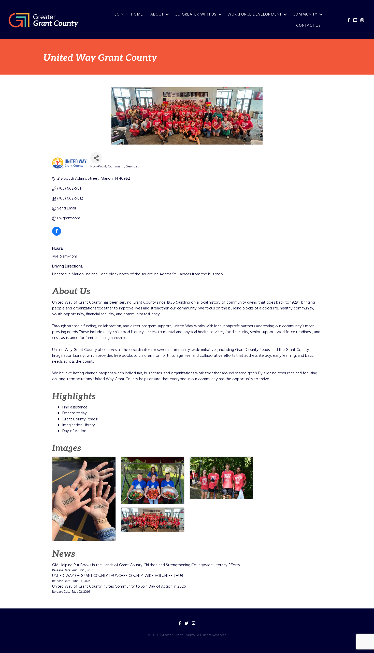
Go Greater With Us (196, 14)
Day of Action (74, 431)
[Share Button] (96, 158)
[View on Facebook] (56, 234)
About (157, 14)
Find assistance (75, 407)
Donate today (74, 413)
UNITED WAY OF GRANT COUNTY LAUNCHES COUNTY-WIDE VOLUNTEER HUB (117, 576)
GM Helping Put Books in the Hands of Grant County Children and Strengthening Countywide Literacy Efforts (146, 565)
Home (137, 14)
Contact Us (308, 25)
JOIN (119, 14)
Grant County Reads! (80, 419)
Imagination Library (78, 425)
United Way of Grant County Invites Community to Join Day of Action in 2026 (119, 586)
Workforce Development (254, 14)
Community (305, 14)
